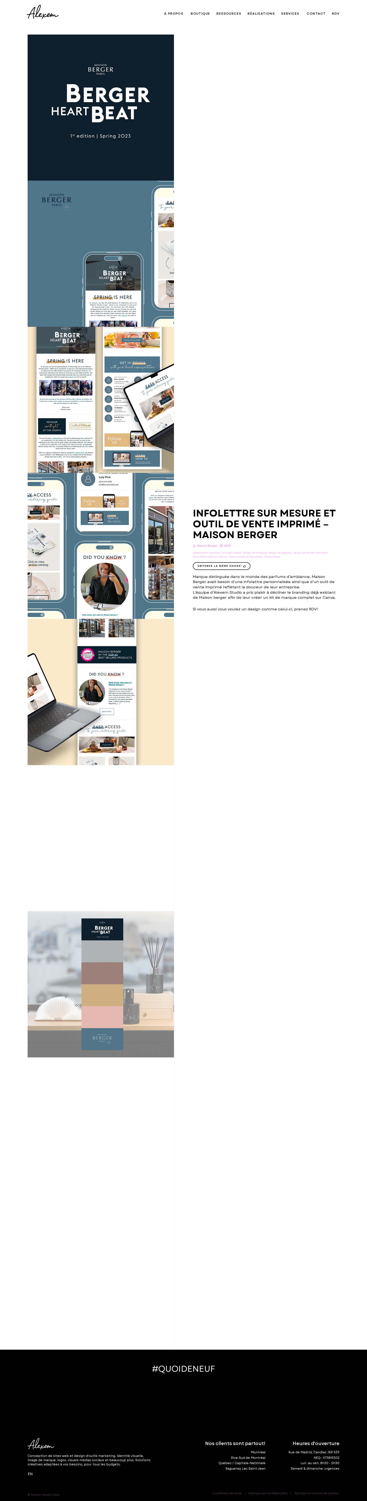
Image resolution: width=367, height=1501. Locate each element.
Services (290, 13)
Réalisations (261, 13)
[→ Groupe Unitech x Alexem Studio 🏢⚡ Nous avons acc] (300, 1401)
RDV (335, 13)
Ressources (228, 13)
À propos (173, 13)
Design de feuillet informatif (310, 552)
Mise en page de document (245, 556)
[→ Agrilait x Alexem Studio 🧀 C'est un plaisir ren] (222, 1401)
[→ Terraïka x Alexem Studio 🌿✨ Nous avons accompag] (67, 1401)
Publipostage (272, 556)
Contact (316, 13)
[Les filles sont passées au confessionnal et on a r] (145, 1401)
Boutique (200, 13)
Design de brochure (255, 552)
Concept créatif (231, 552)
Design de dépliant (280, 552)
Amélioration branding (206, 552)
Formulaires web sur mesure (210, 556)
